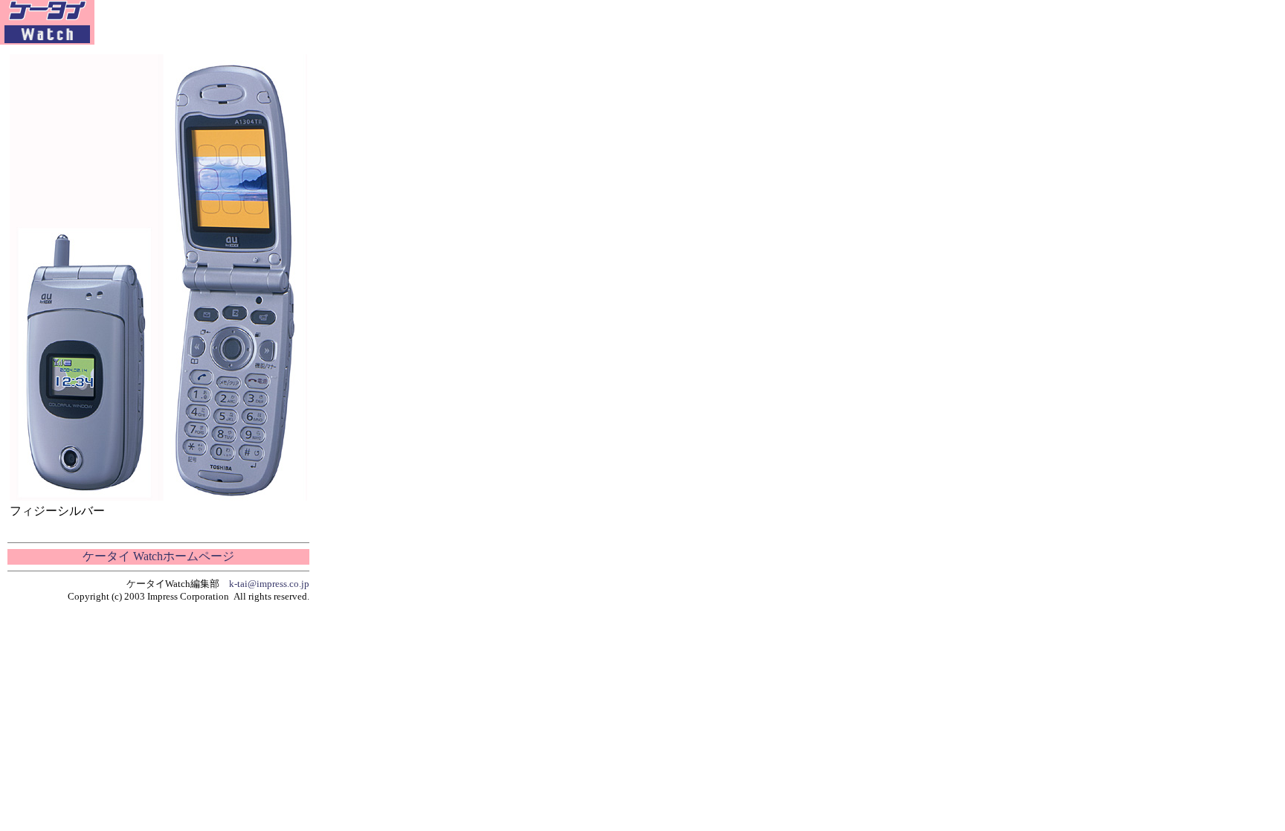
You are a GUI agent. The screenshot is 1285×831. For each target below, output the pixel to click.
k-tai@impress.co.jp (269, 583)
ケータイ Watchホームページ (158, 556)
